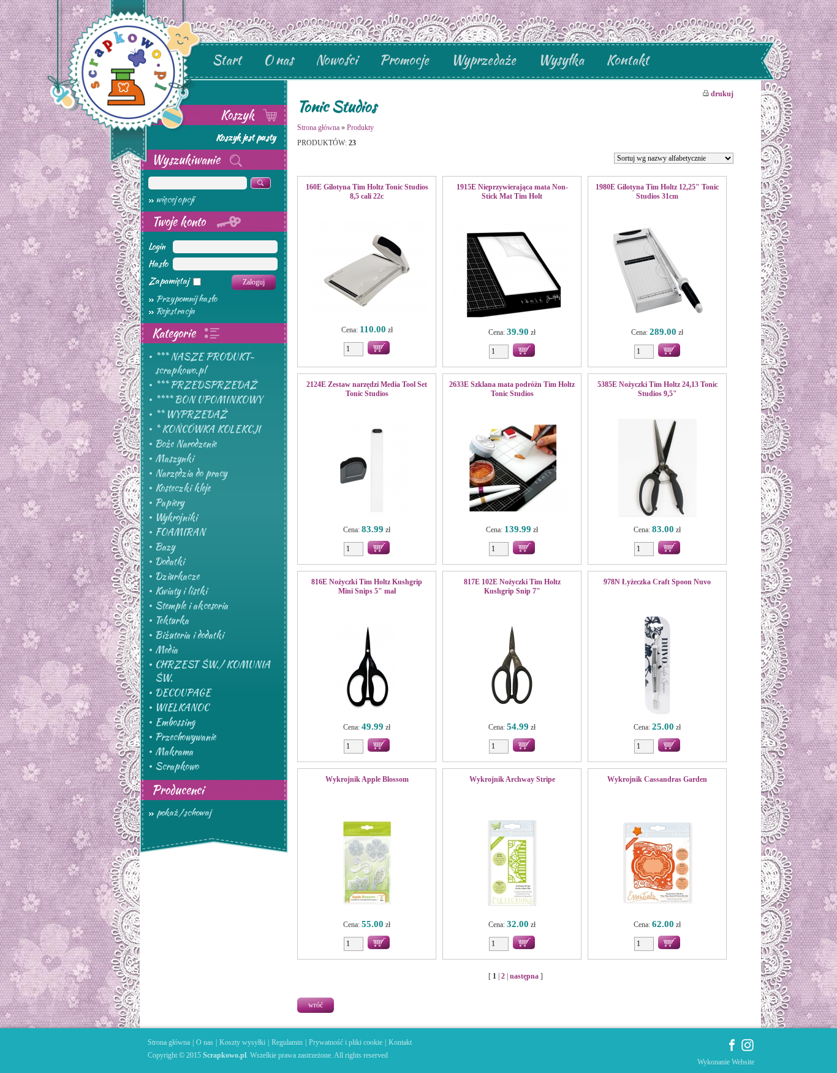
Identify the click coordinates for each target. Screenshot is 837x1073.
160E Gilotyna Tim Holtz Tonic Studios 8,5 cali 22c (367, 191)
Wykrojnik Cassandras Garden (657, 779)
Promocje (404, 59)
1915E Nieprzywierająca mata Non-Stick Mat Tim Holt (512, 191)
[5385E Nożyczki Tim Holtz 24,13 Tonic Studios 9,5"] (657, 469)
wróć (315, 1005)
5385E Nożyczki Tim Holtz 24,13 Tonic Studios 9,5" (657, 389)
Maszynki (174, 458)
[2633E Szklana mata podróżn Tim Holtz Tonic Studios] (512, 469)
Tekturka (172, 620)
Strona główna (318, 127)
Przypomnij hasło (186, 298)
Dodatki (169, 561)
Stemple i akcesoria (191, 606)
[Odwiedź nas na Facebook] (732, 1049)
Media (166, 650)
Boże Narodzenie (185, 444)
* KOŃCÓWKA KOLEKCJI (207, 429)
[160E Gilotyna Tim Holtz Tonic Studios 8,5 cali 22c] (367, 270)
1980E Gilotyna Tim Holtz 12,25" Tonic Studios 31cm (657, 191)
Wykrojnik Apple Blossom (367, 779)
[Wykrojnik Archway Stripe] (512, 864)
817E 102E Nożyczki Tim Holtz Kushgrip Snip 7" (512, 586)
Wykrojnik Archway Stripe (512, 779)
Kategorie (175, 333)
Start (226, 59)
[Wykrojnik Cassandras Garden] (657, 864)
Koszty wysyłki (242, 1042)
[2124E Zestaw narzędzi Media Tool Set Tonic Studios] (367, 469)
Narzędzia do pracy (191, 473)
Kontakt (627, 59)
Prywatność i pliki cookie (345, 1042)
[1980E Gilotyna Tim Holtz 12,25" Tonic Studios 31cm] (657, 271)
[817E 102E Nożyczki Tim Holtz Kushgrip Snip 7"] (512, 666)
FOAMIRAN (180, 532)
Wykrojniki (176, 517)
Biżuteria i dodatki (189, 635)
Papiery (169, 503)
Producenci (178, 789)
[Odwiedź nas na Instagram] (747, 1049)
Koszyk (239, 114)
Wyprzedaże (483, 59)
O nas (278, 59)
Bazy (165, 547)
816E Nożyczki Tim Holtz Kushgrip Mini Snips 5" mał (366, 586)
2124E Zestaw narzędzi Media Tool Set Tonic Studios (366, 389)
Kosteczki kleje (182, 488)
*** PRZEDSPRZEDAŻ (206, 385)
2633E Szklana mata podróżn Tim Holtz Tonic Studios (512, 389)
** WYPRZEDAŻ (191, 414)
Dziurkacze (177, 576)
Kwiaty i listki (181, 591)
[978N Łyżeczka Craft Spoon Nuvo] (657, 666)
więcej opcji (175, 199)
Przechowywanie (185, 737)
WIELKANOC (182, 707)
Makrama (174, 751)
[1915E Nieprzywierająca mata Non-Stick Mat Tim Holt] (512, 271)
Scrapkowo (177, 766)
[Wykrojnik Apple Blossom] (367, 864)
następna (524, 976)
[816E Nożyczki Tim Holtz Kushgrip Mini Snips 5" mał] (367, 666)
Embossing (175, 722)
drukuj (721, 94)
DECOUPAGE (183, 693)
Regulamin (287, 1042)
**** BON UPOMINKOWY (208, 400)
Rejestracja (175, 311)
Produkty (360, 127)
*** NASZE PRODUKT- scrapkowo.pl (204, 363)
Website (743, 1062)
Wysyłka (561, 59)
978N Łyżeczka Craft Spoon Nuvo (657, 582)
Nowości (336, 59)
